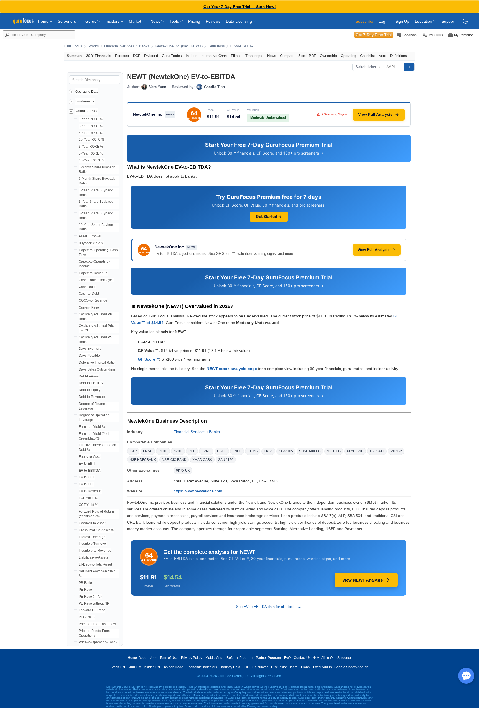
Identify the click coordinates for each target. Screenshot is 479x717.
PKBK (268, 451)
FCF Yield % (88, 498)
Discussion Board (284, 667)
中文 (316, 658)
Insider (191, 56)
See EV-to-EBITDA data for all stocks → (268, 607)
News (156, 21)
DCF (136, 56)
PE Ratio (85, 590)
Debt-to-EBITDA (91, 383)
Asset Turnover (90, 236)
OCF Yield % (88, 505)
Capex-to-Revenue (93, 273)
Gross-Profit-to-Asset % (96, 530)
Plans (305, 667)
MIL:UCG (334, 451)
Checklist (367, 56)
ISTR (133, 451)
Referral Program (239, 658)
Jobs (153, 658)
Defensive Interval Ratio (97, 362)
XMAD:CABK (202, 460)
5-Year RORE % (91, 153)
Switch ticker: (366, 67)
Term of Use (169, 658)
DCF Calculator (256, 667)
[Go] (409, 67)
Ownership (328, 56)
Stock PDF (307, 56)
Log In (384, 21)
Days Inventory (90, 349)
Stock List (118, 667)
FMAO (147, 451)
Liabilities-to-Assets (93, 557)
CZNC (206, 451)
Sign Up (402, 21)
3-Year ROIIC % (91, 126)
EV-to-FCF (86, 484)
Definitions (216, 46)
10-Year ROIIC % (92, 140)
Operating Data (86, 92)
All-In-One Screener (336, 658)
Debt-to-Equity (89, 390)
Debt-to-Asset (89, 376)
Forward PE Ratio (92, 610)
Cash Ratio (87, 287)
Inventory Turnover (93, 544)
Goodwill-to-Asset (92, 523)
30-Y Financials (98, 56)
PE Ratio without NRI (94, 603)
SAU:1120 (225, 460)
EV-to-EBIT (87, 464)
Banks (144, 46)
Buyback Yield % (91, 243)
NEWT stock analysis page (232, 368)
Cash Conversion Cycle (96, 280)
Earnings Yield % (92, 427)
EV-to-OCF (87, 477)
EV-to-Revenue (90, 491)
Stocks (93, 46)
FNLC (237, 451)
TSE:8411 (377, 451)
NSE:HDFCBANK (142, 460)
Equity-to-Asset (90, 457)
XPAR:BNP (355, 451)
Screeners (67, 21)
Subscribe (364, 21)
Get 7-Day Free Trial (374, 34)
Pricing (194, 21)
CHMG (253, 451)
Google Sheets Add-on (351, 667)
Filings (236, 56)
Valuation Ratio (86, 111)
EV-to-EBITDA (242, 46)
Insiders (113, 21)
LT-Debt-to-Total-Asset (95, 564)
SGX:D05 (286, 451)
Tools (175, 21)
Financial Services (119, 46)
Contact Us (302, 658)
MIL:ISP (396, 451)
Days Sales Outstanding (97, 369)
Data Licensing (239, 21)
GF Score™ (148, 359)
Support (448, 21)
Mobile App (213, 658)
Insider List (152, 667)
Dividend (151, 56)
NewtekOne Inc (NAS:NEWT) (179, 46)
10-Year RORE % (92, 160)
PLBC (163, 451)
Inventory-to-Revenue (95, 550)
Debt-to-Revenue (92, 397)
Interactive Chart (213, 56)
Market (135, 21)
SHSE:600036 (310, 451)
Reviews (213, 21)
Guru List (134, 667)
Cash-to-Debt (89, 293)
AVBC (178, 451)
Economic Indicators (202, 667)
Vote (382, 56)
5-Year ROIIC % (91, 133)
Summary (74, 56)
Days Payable (89, 356)
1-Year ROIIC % (91, 119)
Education (424, 21)
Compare (287, 56)
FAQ (287, 658)
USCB (221, 451)
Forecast (122, 56)
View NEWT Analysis (362, 580)
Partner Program (268, 658)
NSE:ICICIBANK (174, 460)
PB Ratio (85, 583)
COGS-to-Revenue (93, 300)
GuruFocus (73, 46)
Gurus (91, 21)
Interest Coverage (92, 537)
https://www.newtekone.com (198, 491)
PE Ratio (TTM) (90, 596)
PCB (191, 451)
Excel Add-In (322, 667)
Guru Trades (172, 56)
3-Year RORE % (91, 146)
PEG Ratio (87, 617)
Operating (348, 56)
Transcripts (254, 56)
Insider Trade (173, 667)
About (143, 658)
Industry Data (230, 667)
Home (44, 21)
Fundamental (85, 101)
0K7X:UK (183, 470)
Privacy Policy (191, 658)
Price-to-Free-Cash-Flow (97, 624)
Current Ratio (89, 307)
